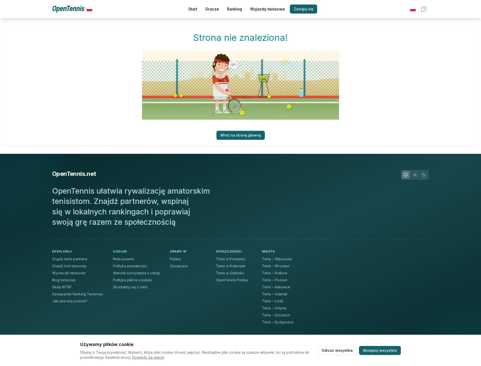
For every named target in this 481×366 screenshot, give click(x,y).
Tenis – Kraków (274, 273)
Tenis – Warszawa (277, 259)
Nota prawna (123, 259)
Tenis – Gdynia (274, 308)
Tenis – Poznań (274, 280)
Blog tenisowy (63, 280)
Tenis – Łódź (272, 301)
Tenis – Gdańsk (274, 294)
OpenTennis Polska (232, 280)
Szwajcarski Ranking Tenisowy (77, 294)
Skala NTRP (62, 287)
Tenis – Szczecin (276, 315)
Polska (175, 259)
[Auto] (406, 175)
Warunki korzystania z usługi (136, 273)
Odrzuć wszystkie (337, 350)
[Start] (72, 9)
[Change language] (413, 9)
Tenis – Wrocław (275, 266)
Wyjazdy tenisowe (267, 9)
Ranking (234, 9)
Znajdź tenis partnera (69, 259)
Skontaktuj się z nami (130, 287)
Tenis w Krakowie (230, 266)
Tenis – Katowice (276, 287)
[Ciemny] (424, 175)
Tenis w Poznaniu (230, 259)
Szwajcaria (179, 266)
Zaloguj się (303, 9)
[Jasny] (415, 175)
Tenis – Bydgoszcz (278, 322)
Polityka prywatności (130, 266)
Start (192, 9)
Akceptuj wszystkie (380, 350)
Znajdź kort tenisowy (69, 266)
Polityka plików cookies (132, 280)
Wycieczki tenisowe (68, 273)
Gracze (212, 9)
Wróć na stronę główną (240, 135)
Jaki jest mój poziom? (69, 301)
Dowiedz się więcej (148, 357)
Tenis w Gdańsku (230, 273)
